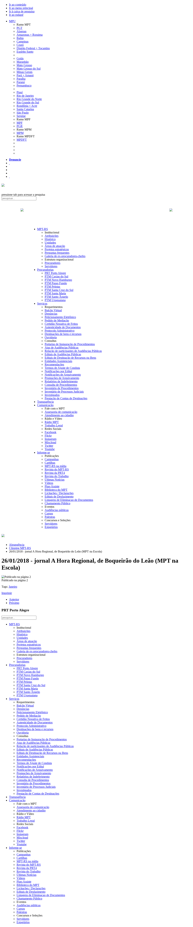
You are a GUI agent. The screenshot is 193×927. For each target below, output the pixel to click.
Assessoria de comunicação (61, 411)
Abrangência (16, 544)
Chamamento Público (57, 503)
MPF (20, 122)
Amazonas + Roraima (30, 34)
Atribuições (51, 235)
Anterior (14, 599)
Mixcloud (50, 442)
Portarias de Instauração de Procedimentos (70, 344)
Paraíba (21, 78)
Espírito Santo (25, 51)
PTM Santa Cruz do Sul (59, 290)
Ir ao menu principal (21, 8)
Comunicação (45, 405)
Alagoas (21, 31)
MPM (20, 132)
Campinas (22, 41)
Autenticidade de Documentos (63, 327)
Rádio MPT (52, 422)
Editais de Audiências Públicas (63, 354)
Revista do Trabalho (57, 476)
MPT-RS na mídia (55, 466)
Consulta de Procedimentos (61, 384)
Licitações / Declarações (59, 493)
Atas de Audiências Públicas (61, 347)
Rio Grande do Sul (28, 102)
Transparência (45, 401)
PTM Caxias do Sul (56, 276)
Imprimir (7, 593)
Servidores (51, 266)
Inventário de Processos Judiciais (64, 391)
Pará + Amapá (25, 75)
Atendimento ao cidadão (59, 415)
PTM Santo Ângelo (56, 296)
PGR (20, 126)
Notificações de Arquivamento (63, 374)
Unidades (50, 242)
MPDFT (22, 139)
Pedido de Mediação (57, 320)
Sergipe (21, 116)
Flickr (48, 435)
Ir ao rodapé (16, 14)
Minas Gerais (24, 72)
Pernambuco (24, 85)
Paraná (21, 82)
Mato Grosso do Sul (29, 68)
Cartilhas (50, 462)
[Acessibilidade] (9, 163)
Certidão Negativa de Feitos (61, 323)
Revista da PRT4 (55, 472)
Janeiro (13, 586)
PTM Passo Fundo (56, 283)
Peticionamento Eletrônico (60, 317)
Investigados (52, 395)
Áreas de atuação (55, 246)
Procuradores (52, 262)
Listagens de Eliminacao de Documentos (69, 499)
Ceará (20, 44)
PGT (19, 28)
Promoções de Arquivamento (62, 378)
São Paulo (23, 112)
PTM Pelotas (52, 286)
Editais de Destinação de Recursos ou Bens (70, 357)
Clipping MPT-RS (20, 548)
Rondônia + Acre (27, 105)
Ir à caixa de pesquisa (21, 11)
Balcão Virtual (53, 310)
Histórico (50, 239)
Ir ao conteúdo (17, 4)
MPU (12, 21)
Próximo (14, 602)
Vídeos (49, 483)
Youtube (50, 449)
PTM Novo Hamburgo (58, 279)
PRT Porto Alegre (55, 273)
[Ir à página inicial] (96, 214)
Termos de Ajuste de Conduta (62, 367)
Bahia (20, 38)
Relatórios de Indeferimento (61, 381)
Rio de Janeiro (25, 95)
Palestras (50, 516)
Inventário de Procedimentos (62, 388)
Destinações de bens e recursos (63, 334)
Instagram (50, 439)
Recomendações (54, 364)
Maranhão (23, 61)
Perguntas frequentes (57, 252)
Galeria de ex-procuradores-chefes (65, 256)
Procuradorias (45, 269)
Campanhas (52, 459)
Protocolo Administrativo (59, 330)
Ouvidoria (51, 337)
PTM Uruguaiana (55, 300)
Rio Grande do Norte (29, 99)
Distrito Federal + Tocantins (33, 48)
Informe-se (43, 452)
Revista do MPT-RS (57, 469)
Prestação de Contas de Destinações (66, 398)
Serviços (42, 303)
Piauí (20, 92)
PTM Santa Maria (55, 293)
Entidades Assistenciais (58, 361)
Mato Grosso (24, 65)
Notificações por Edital (58, 371)
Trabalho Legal (54, 425)
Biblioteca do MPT (56, 489)
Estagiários (51, 527)
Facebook (50, 432)
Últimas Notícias (54, 479)
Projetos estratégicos (57, 249)
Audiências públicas (57, 510)
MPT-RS (42, 229)
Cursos (49, 513)
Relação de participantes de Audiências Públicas (73, 351)
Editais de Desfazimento (59, 496)
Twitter (49, 445)
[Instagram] (9, 176)
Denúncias (51, 313)
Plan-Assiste (52, 486)
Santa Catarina (25, 109)
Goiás (20, 58)
